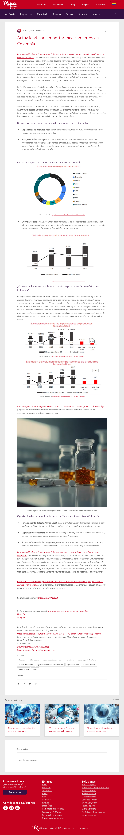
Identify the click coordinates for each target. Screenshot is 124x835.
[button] (116, 14)
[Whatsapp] (11, 808)
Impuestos (26, 14)
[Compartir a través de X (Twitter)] (24, 683)
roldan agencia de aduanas (87, 660)
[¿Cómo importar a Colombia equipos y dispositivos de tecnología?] (62, 714)
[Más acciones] (105, 30)
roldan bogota (24, 669)
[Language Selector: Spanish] (115, 4)
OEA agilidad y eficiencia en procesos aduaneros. (99, 729)
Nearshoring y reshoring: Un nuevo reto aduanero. (21, 729)
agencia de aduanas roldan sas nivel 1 (50, 664)
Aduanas (22, 660)
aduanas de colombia (26, 664)
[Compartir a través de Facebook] (18, 683)
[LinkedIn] (17, 808)
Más (94, 14)
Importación (70, 660)
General (70, 14)
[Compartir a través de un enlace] (36, 683)
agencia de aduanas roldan (52, 660)
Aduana (83, 14)
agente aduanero (73, 664)
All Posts (10, 14)
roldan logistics (34, 660)
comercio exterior (89, 664)
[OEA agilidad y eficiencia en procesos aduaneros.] (101, 714)
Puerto (57, 14)
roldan (35, 669)
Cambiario (42, 14)
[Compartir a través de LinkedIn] (30, 683)
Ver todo (116, 700)
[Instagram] (5, 808)
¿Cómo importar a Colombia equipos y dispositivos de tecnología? (60, 729)
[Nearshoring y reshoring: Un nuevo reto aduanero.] (22, 714)
